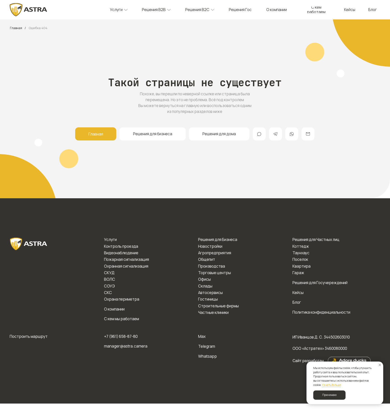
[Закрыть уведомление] (380, 365)
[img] (28, 9)
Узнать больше (331, 385)
